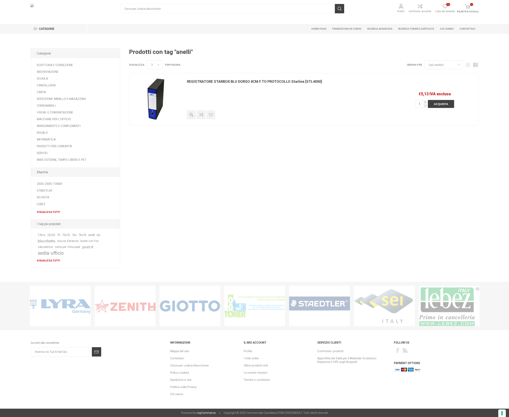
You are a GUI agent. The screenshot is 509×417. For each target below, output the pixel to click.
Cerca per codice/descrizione (189, 365)
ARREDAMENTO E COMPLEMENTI (59, 126)
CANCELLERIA (46, 85)
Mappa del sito (179, 351)
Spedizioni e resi (180, 380)
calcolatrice (45, 247)
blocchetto (46, 241)
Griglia (468, 64)
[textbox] (227, 8)
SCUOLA (42, 78)
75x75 (66, 235)
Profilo (401, 11)
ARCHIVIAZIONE (47, 72)
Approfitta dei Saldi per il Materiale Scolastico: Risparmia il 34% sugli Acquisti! (347, 360)
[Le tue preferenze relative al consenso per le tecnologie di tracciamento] (502, 413)
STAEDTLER (44, 190)
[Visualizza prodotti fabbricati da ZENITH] (125, 306)
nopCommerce (206, 412)
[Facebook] (397, 350)
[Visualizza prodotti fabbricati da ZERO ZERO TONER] (254, 306)
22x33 (51, 235)
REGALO (42, 132)
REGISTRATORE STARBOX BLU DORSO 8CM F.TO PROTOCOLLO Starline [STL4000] (254, 81)
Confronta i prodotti (420, 11)
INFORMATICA (46, 139)
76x (74, 235)
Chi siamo (176, 394)
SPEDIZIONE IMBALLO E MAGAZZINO (61, 99)
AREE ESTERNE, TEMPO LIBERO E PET (61, 160)
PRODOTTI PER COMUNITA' (54, 146)
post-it (87, 247)
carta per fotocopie (67, 247)
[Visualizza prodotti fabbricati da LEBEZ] (449, 306)
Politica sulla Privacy (183, 387)
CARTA (41, 92)
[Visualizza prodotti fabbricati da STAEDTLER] (319, 306)
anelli (91, 235)
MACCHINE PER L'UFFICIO (54, 119)
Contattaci (177, 358)
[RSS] (405, 350)
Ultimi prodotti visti (256, 365)
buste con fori (90, 241)
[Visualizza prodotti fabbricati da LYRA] (60, 306)
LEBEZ (41, 204)
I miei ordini (251, 358)
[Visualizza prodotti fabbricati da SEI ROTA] (384, 306)
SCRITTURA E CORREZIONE (55, 65)
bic (99, 235)
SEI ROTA (43, 197)
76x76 (82, 235)
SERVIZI (42, 153)
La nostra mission (255, 372)
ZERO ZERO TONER (49, 184)
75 (58, 235)
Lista (475, 64)
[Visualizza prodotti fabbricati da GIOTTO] (189, 306)
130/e (41, 235)
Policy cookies (179, 372)
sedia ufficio (51, 253)
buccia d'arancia (68, 241)
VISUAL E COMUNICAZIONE (55, 112)
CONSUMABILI (46, 105)
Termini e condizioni (257, 380)
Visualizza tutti (48, 211)
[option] (60, 306)
